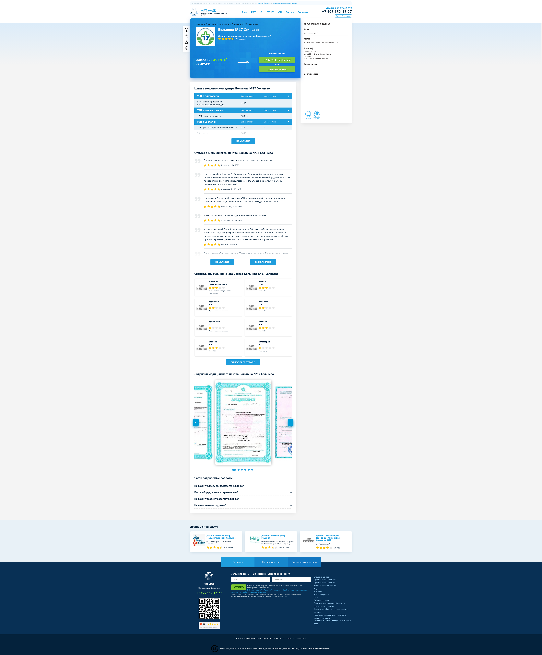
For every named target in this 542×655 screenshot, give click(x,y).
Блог (316, 597)
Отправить (238, 587)
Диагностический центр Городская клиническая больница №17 (328, 537)
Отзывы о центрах (322, 577)
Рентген (290, 12)
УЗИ (280, 12)
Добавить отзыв (263, 262)
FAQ (315, 588)
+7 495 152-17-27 (337, 11)
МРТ (253, 12)
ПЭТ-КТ (270, 12)
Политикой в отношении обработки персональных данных (285, 590)
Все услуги (303, 12)
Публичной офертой (254, 590)
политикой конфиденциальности (285, 3)
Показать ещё (243, 141)
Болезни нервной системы (325, 585)
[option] (243, 422)
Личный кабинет (343, 16)
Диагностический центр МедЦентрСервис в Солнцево (221, 536)
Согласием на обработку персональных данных (248, 592)
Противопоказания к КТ (324, 582)
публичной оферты (264, 3)
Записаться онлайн (276, 69)
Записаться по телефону (243, 362)
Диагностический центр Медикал (273, 536)
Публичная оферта (322, 600)
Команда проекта (321, 594)
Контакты (318, 591)
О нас (244, 12)
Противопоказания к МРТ (325, 579)
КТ (261, 12)
